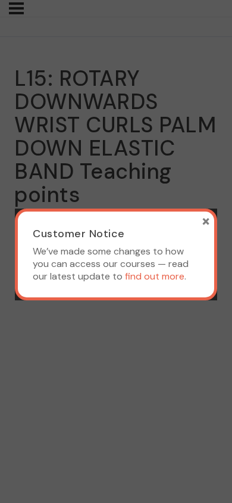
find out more (154, 276)
